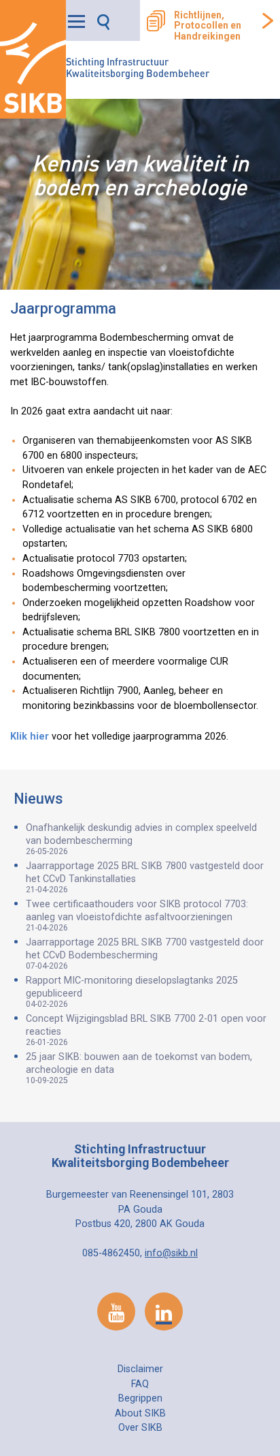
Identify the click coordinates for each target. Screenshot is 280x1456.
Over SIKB (140, 1428)
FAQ (140, 1384)
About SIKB (140, 1413)
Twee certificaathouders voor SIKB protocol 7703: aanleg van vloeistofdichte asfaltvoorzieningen (137, 915)
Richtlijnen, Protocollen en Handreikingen (207, 26)
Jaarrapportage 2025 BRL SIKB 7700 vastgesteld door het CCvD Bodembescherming (145, 954)
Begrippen (140, 1398)
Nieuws (38, 798)
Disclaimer (140, 1369)
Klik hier (29, 736)
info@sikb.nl (171, 1253)
